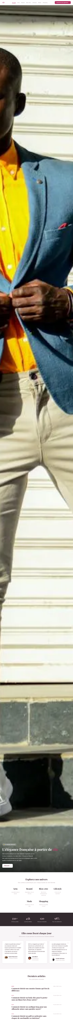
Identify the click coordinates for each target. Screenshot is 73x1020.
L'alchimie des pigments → (62, 2)
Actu (18, 2)
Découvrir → (7, 865)
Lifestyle (34, 2)
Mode (39, 2)
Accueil (14, 2)
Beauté (23, 2)
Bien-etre (28, 2)
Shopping (45, 2)
